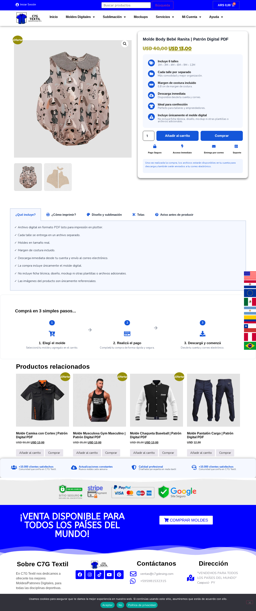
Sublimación (112, 17)
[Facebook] (80, 574)
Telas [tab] (140, 214)
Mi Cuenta (189, 17)
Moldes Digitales (78, 17)
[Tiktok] (99, 574)
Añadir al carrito (177, 136)
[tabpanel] (128, 256)
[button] (124, 43)
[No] (249, 602)
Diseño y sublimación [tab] (107, 214)
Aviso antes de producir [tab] (176, 214)
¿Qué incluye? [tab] (25, 214)
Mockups (141, 17)
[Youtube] (109, 574)
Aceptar (107, 605)
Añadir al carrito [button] (30, 453)
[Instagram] (89, 574)
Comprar (54, 453)
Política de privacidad (142, 605)
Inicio (54, 17)
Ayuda (214, 17)
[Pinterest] (119, 574)
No (120, 605)
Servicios (163, 17)
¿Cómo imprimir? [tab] (63, 214)
